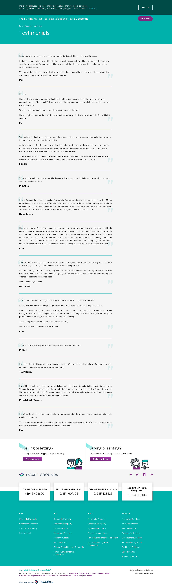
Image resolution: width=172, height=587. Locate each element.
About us (28, 26)
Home (21, 26)
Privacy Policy (85, 573)
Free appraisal (32, 459)
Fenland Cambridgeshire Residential (69, 547)
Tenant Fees (87, 576)
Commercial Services (131, 533)
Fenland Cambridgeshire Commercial (64, 553)
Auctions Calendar (130, 524)
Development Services (132, 538)
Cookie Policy (74, 573)
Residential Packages (131, 547)
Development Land (62, 528)
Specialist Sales (60, 542)
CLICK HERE (145, 19)
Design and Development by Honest (141, 570)
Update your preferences (100, 573)
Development (25, 533)
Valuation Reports (129, 556)
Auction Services (129, 528)
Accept (145, 7)
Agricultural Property (28, 528)
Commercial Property (28, 524)
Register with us (100, 459)
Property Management (98, 533)
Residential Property (28, 519)
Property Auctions (61, 538)
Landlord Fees (77, 576)
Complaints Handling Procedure (30, 576)
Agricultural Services (131, 519)
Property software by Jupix (144, 573)
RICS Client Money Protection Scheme (57, 576)
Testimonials (38, 26)
